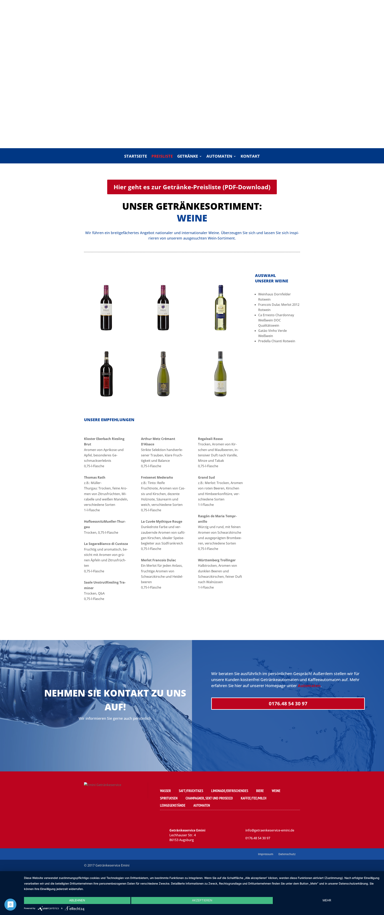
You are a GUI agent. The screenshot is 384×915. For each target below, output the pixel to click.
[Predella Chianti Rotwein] (106, 404)
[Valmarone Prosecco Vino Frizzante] (163, 404)
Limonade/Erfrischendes (229, 790)
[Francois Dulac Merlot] (163, 337)
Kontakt (250, 157)
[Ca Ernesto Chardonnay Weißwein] (220, 337)
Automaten (219, 157)
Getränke (187, 157)
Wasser (165, 790)
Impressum (265, 854)
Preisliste (162, 157)
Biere (260, 790)
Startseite (135, 157)
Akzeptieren (202, 900)
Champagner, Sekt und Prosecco (209, 798)
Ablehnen (77, 900)
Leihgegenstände (172, 805)
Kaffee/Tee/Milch (253, 798)
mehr (327, 900)
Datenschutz (287, 854)
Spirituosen (169, 798)
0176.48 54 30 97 (288, 703)
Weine (276, 790)
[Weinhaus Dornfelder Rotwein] (106, 337)
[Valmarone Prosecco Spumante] (220, 404)
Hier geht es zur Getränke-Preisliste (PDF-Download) (192, 187)
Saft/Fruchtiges (191, 790)
